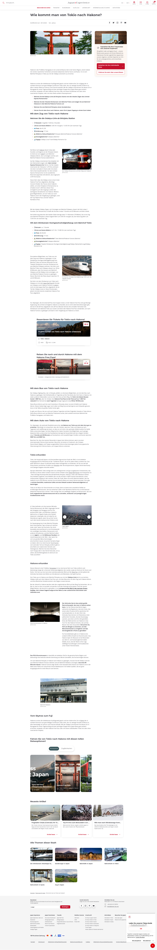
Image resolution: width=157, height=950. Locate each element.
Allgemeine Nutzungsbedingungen (103, 942)
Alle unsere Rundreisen (50, 917)
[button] (64, 161)
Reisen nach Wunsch (49, 923)
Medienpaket (33, 925)
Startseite (32, 893)
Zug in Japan (59, 885)
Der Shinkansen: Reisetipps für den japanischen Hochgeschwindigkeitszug (41, 863)
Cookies (88, 942)
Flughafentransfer (61, 923)
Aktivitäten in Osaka (109, 921)
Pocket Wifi (76, 921)
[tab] (54, 749)
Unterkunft (86, 7)
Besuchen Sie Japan (43, 7)
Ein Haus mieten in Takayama (92, 925)
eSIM (75, 919)
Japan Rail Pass (60, 917)
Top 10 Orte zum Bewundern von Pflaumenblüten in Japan (76, 822)
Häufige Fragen (33, 929)
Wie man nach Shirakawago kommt (108, 822)
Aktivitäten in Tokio (109, 917)
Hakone (47, 338)
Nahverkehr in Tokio (111, 863)
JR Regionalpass (60, 919)
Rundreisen (66, 7)
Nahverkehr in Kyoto (37, 885)
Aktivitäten (116, 7)
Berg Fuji (74, 572)
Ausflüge (76, 7)
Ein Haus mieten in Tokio (90, 919)
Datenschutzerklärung (76, 942)
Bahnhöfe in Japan (86, 863)
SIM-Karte (76, 917)
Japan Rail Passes (74, 472)
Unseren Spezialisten (50, 925)
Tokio (42, 338)
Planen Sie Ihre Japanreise (121, 919)
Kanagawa (53, 568)
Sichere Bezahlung (121, 942)
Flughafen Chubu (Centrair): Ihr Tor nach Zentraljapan (45, 822)
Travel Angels (88, 927)
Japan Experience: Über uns (36, 917)
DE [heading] (122, 3)
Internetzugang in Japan (101, 7)
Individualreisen (48, 921)
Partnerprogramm (34, 921)
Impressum (41, 942)
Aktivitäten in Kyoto (109, 919)
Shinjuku (56, 465)
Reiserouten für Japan (40, 893)
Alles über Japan (118, 917)
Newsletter (32, 919)
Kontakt (33, 942)
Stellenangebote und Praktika (37, 927)
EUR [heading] (127, 3)
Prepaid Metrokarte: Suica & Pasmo (65, 921)
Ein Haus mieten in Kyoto (91, 921)
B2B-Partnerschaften (35, 923)
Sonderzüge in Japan (62, 863)
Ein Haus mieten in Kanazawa (92, 923)
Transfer (56, 7)
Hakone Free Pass (46, 369)
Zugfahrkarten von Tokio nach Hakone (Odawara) (59, 332)
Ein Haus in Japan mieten (91, 917)
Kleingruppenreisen (49, 919)
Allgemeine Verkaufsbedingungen (57, 942)
